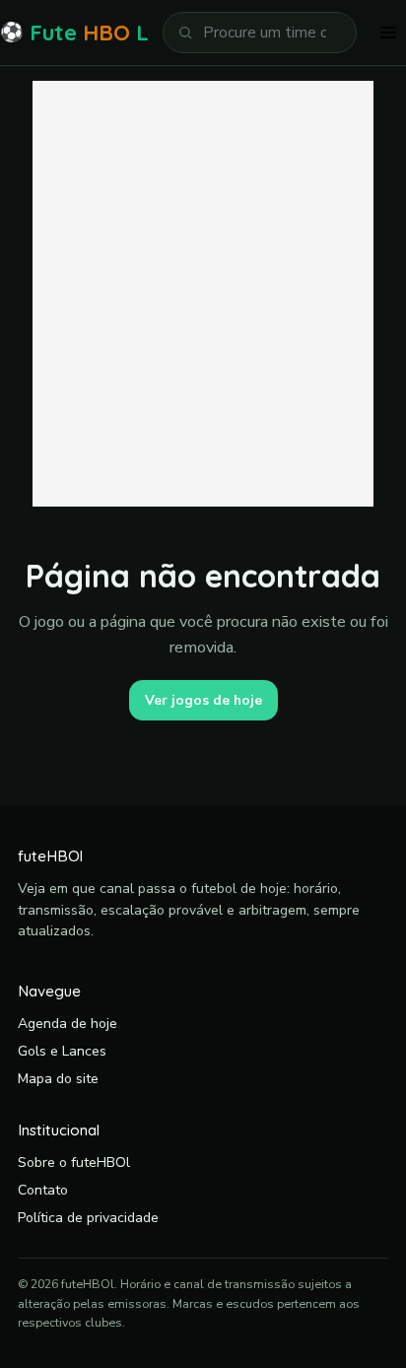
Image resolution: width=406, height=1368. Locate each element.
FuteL (74, 32)
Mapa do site (58, 1078)
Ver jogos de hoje (203, 700)
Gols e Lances (62, 1051)
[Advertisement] (203, 294)
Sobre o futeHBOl (74, 1162)
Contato (43, 1190)
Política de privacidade (88, 1217)
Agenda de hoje (67, 1023)
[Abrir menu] (388, 32)
